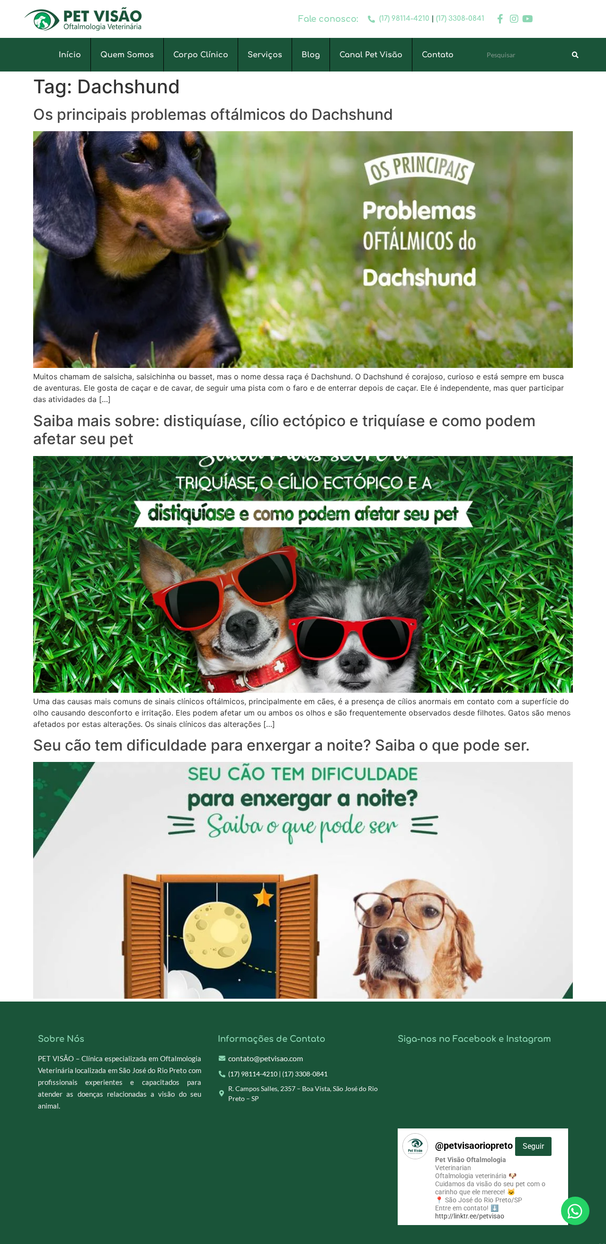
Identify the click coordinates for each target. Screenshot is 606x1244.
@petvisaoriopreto (489, 1145)
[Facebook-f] (500, 19)
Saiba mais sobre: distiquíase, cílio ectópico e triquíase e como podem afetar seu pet (284, 430)
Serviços (265, 55)
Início (70, 55)
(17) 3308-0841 (460, 19)
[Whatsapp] (575, 1211)
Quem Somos (127, 55)
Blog (311, 55)
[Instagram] (514, 19)
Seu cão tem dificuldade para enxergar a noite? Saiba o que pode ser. (281, 745)
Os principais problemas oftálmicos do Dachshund (213, 114)
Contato (438, 55)
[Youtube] (528, 19)
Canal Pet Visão (370, 55)
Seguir (533, 1146)
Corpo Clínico (200, 55)
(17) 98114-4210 (404, 19)
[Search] (575, 55)
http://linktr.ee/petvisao (469, 1216)
